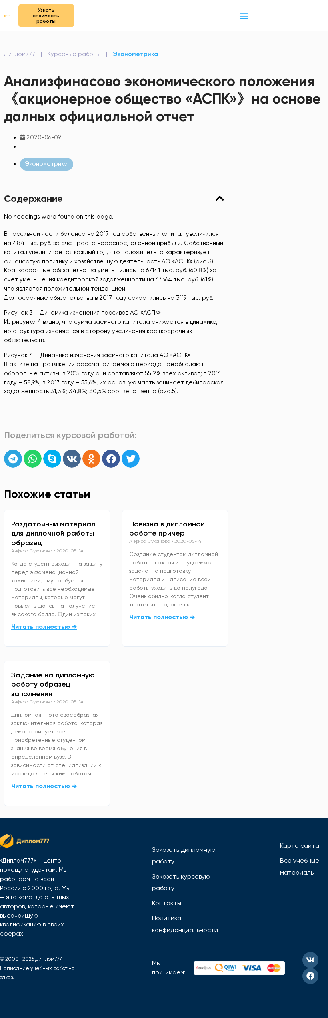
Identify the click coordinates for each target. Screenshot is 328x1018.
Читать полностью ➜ (44, 626)
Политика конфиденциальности (185, 924)
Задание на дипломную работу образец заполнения (53, 685)
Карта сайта (299, 845)
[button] (244, 15)
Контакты (166, 903)
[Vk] (310, 960)
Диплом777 (19, 54)
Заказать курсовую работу (181, 882)
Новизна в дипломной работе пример (167, 529)
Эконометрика (135, 54)
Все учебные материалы (299, 866)
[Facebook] (310, 976)
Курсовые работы (74, 54)
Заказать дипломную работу (184, 855)
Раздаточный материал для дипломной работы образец (53, 534)
